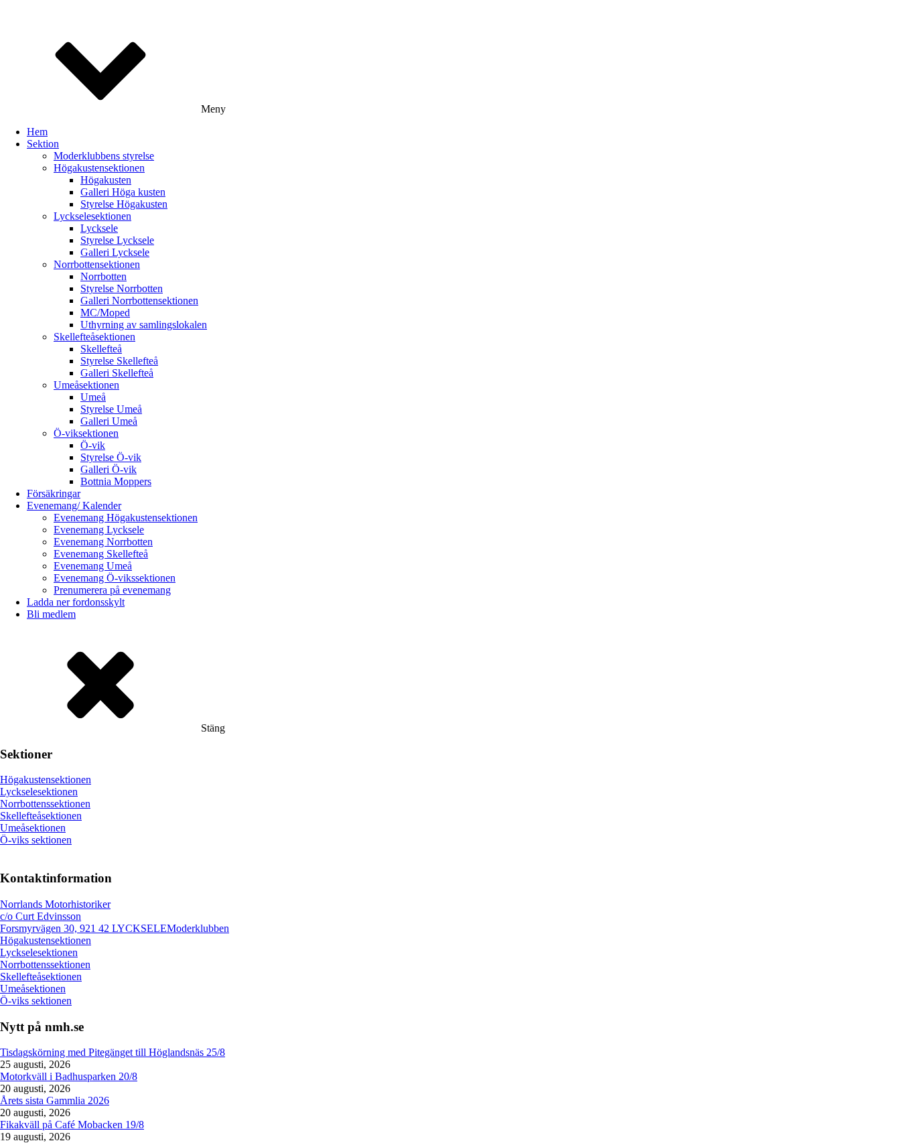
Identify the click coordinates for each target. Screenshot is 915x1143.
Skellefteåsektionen (94, 336)
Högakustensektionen (99, 168)
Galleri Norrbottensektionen (139, 300)
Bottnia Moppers (115, 481)
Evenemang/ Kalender (74, 505)
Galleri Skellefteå (116, 373)
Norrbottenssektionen (45, 803)
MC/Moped (105, 312)
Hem (37, 131)
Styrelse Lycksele (117, 240)
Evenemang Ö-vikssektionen (114, 578)
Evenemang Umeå (93, 566)
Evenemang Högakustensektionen (126, 517)
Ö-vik (92, 445)
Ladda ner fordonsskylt (76, 602)
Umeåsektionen (86, 385)
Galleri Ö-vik (108, 469)
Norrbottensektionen (97, 264)
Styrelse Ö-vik (110, 457)
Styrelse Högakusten (123, 204)
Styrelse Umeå (111, 409)
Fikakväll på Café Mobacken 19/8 (72, 1124)
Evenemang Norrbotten (103, 541)
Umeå (93, 397)
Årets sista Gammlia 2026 (54, 1100)
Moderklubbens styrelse (104, 155)
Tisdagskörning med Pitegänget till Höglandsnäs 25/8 (112, 1052)
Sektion (43, 143)
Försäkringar (53, 493)
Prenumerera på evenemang (112, 590)
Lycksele (99, 228)
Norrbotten (103, 276)
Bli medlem (51, 614)
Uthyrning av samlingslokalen (143, 324)
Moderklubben (198, 928)
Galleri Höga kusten (122, 192)
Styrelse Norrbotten (121, 288)
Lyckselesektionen (92, 216)
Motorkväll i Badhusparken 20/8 (68, 1076)
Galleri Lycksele (114, 252)
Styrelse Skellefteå (119, 360)
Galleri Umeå (108, 421)
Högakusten (105, 180)
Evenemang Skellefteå (101, 553)
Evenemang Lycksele (99, 529)
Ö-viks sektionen (36, 840)
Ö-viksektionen (86, 433)
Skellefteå (101, 348)
